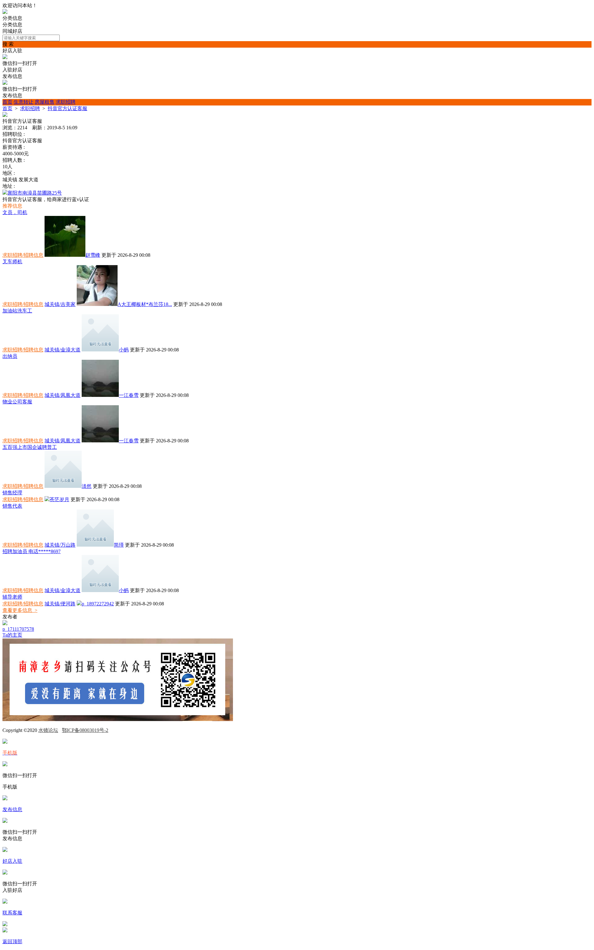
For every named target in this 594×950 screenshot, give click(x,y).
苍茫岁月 (59, 499)
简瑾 (119, 545)
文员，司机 (14, 212)
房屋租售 (44, 102)
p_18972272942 (98, 603)
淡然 (87, 486)
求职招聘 (65, 102)
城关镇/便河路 (60, 603)
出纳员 (9, 356)
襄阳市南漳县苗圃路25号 (34, 193)
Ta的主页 (12, 635)
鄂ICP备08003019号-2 (85, 730)
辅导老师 (12, 597)
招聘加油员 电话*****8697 (31, 551)
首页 (7, 102)
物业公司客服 (17, 401)
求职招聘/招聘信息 (22, 255)
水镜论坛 (48, 730)
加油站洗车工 (17, 310)
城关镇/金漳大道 (62, 349)
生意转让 (23, 102)
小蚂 (124, 349)
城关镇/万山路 (60, 545)
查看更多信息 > (19, 610)
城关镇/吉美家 (60, 304)
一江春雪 (129, 395)
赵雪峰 (92, 255)
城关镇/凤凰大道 (62, 395)
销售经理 (12, 492)
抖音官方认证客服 (67, 108)
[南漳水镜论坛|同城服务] (4, 12)
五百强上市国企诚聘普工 (29, 447)
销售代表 (12, 506)
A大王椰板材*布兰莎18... (145, 304)
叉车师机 (12, 261)
